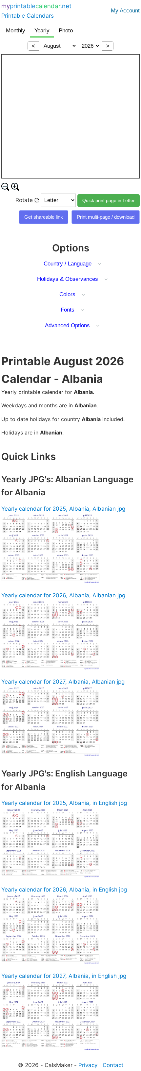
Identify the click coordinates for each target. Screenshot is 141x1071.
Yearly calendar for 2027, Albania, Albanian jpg (63, 681)
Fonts (67, 310)
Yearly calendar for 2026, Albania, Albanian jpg (63, 595)
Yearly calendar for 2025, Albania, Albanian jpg (63, 508)
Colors (67, 294)
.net (36, 10)
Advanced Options (67, 325)
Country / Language (67, 264)
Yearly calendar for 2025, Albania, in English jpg (64, 803)
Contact (113, 1065)
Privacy (87, 1065)
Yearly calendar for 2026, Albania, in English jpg (64, 889)
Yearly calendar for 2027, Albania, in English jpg (63, 976)
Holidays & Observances (67, 279)
